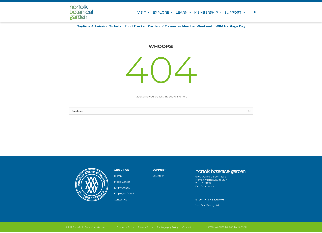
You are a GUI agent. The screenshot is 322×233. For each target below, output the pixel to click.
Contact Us (120, 199)
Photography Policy (167, 227)
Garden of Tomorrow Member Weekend (180, 26)
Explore (161, 12)
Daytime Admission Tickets (99, 26)
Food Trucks (135, 26)
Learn (181, 12)
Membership (206, 12)
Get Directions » (204, 186)
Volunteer (158, 175)
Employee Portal (124, 193)
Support (233, 12)
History (118, 175)
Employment (122, 187)
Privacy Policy (145, 227)
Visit (141, 12)
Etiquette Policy (125, 227)
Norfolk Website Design (219, 226)
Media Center (122, 181)
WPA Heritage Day (230, 26)
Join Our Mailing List (207, 205)
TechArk (242, 226)
